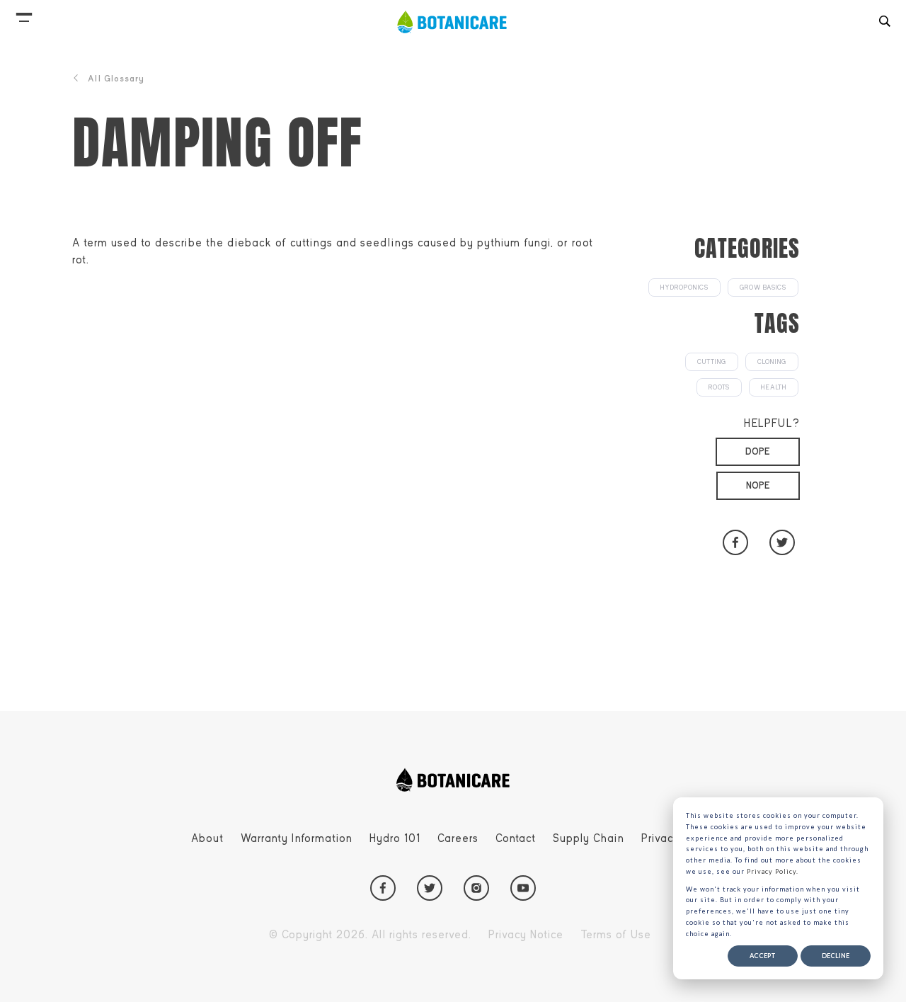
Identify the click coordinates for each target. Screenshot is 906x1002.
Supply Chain (588, 838)
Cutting (711, 361)
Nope (758, 485)
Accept (763, 956)
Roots (719, 387)
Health (773, 387)
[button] (24, 14)
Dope (757, 451)
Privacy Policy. (772, 871)
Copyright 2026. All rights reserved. (370, 934)
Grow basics (763, 287)
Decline (835, 956)
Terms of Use (615, 934)
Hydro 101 (394, 838)
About (207, 838)
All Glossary (116, 79)
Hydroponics (684, 287)
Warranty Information (296, 838)
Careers (457, 838)
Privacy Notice (525, 934)
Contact (515, 838)
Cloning (771, 361)
